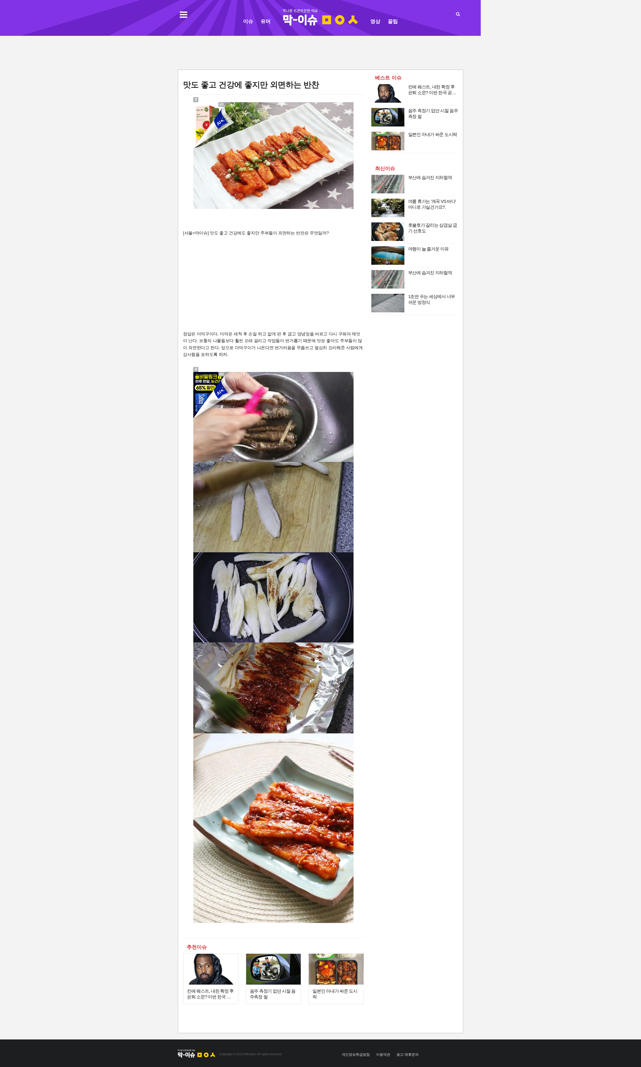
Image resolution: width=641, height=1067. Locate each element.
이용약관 (383, 1054)
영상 (375, 21)
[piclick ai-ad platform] (222, 104)
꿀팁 (393, 21)
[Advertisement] (320, 52)
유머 (266, 21)
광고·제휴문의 (407, 1054)
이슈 (248, 21)
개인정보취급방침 (356, 1054)
